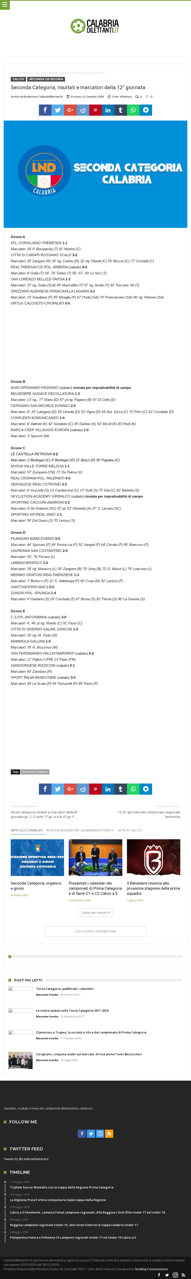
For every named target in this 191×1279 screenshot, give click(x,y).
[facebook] (45, 110)
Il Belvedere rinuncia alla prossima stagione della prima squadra (153, 888)
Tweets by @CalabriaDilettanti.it (26, 1159)
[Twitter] (91, 1134)
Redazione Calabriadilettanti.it (43, 96)
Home (14, 73)
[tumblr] (120, 110)
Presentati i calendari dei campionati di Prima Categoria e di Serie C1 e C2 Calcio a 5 (95, 888)
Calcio (27, 73)
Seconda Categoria (46, 79)
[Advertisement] (95, 344)
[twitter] (57, 110)
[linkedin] (108, 110)
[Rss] (109, 1134)
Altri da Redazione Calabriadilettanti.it (80, 830)
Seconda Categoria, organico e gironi (36, 886)
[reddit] (83, 110)
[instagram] (100, 1134)
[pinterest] (95, 110)
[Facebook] (82, 1134)
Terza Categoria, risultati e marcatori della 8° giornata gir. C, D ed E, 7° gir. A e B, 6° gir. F (44, 811)
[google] (70, 110)
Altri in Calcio (130, 830)
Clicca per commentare (95, 931)
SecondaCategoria (35, 772)
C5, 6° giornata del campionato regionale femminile (149, 811)
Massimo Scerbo (47, 994)
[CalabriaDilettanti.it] (95, 5)
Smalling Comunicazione (151, 1269)
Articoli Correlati (27, 830)
